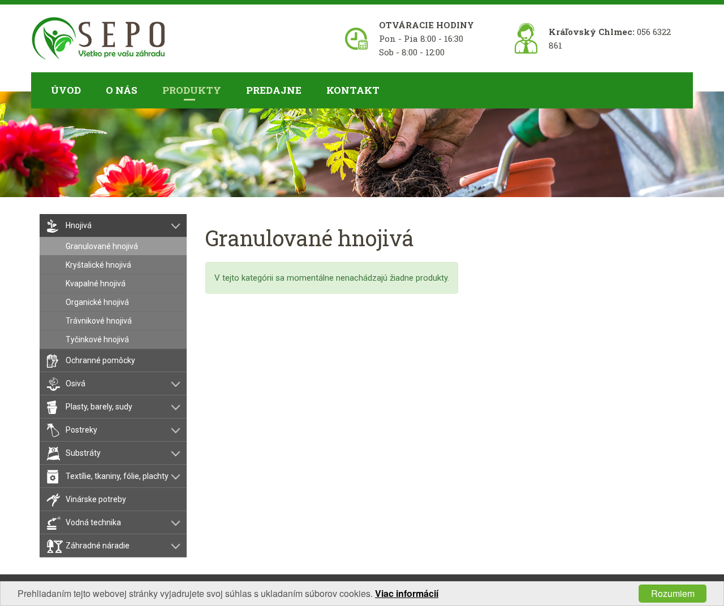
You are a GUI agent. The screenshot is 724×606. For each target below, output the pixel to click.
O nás (121, 90)
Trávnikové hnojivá (99, 320)
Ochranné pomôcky (100, 360)
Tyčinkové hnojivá (97, 339)
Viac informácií (406, 593)
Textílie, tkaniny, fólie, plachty (117, 476)
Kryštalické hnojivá (98, 264)
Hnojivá (79, 225)
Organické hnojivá (97, 302)
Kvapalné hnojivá (96, 283)
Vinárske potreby (96, 499)
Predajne (273, 90)
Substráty (83, 452)
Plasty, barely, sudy (99, 406)
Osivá (75, 383)
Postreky (81, 429)
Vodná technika (93, 522)
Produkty (191, 90)
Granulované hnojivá (102, 246)
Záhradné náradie (98, 545)
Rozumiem (673, 593)
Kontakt (353, 90)
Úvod (66, 90)
